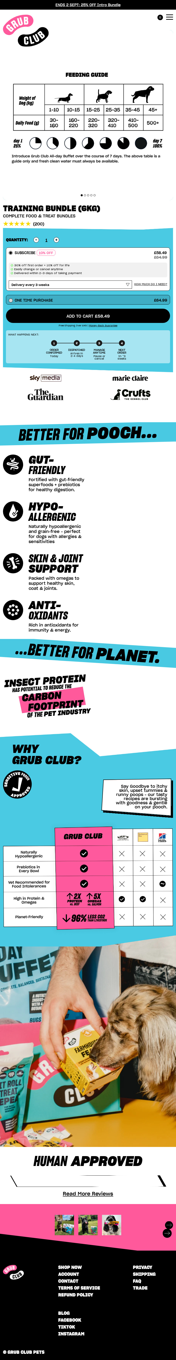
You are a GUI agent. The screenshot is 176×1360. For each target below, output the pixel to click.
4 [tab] (91, 195)
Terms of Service (79, 1287)
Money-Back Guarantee (103, 326)
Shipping (144, 1274)
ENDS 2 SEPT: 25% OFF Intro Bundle (88, 4)
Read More (88, 1193)
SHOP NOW (70, 1267)
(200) (38, 224)
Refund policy (75, 1294)
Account (68, 1274)
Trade (140, 1287)
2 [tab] (85, 195)
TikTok (66, 1326)
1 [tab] (82, 195)
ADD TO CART (88, 316)
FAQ (137, 1281)
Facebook (69, 1320)
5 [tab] (95, 195)
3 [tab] (88, 195)
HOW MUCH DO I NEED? (150, 284)
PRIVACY (142, 1267)
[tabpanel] (88, 115)
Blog (64, 1313)
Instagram (71, 1333)
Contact (68, 1281)
